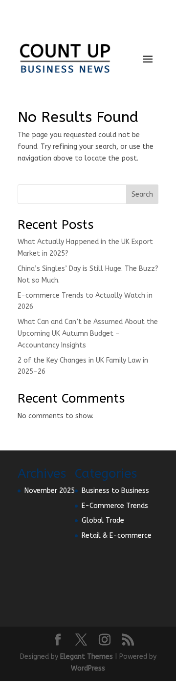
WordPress (88, 668)
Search (142, 194)
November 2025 (49, 491)
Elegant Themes (86, 656)
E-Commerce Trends (115, 506)
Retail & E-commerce (117, 535)
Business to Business (115, 491)
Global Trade (103, 520)
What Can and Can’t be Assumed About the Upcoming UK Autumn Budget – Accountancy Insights (88, 333)
